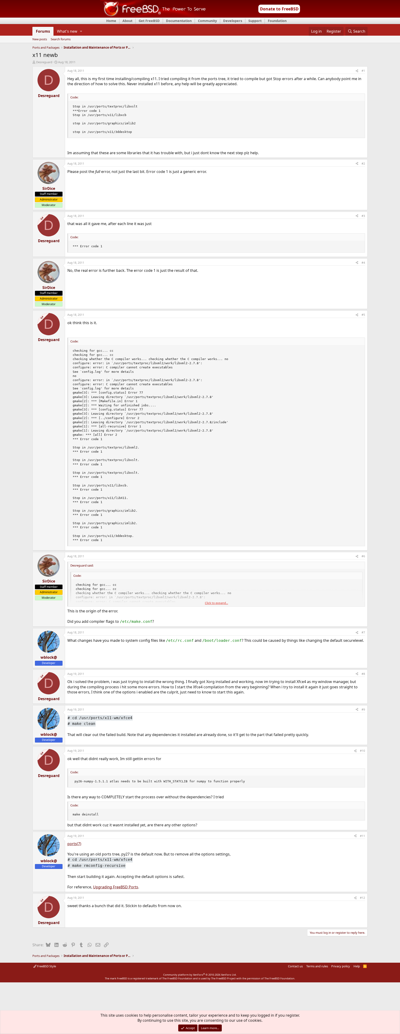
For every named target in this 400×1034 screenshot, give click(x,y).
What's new (67, 31)
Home (111, 21)
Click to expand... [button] (216, 603)
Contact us (295, 966)
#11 (362, 836)
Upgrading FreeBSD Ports (115, 887)
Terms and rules (317, 966)
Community (207, 21)
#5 (363, 315)
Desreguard (44, 62)
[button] (81, 31)
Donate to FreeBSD (279, 9)
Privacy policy (340, 966)
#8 (363, 674)
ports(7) (74, 843)
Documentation (179, 21)
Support (255, 21)
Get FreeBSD (149, 21)
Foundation (277, 21)
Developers (232, 21)
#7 (363, 632)
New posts (39, 39)
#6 (363, 556)
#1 (363, 71)
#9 (363, 709)
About (127, 21)
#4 (363, 263)
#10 (362, 751)
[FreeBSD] (153, 16)
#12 (362, 898)
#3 (363, 216)
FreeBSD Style (46, 966)
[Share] (357, 71)
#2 (363, 164)
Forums (43, 31)
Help (356, 966)
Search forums (61, 39)
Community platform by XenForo (200, 974)
